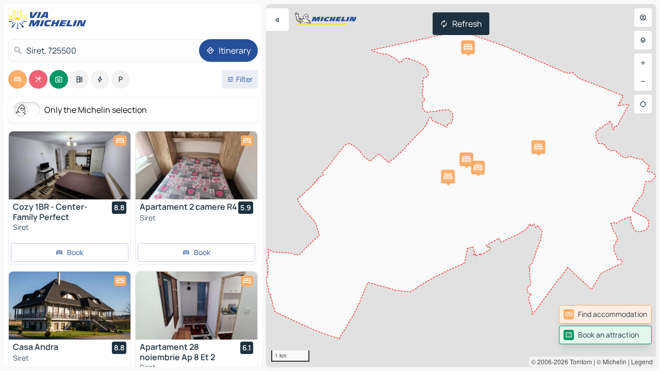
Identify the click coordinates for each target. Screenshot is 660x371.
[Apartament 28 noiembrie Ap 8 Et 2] (196, 306)
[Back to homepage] (49, 19)
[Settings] (643, 40)
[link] (605, 314)
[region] (461, 185)
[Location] (643, 104)
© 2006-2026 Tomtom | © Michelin (578, 361)
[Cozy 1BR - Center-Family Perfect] (69, 165)
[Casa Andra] (69, 306)
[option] (17, 79)
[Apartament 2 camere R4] (196, 165)
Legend (642, 361)
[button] (478, 167)
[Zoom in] (643, 63)
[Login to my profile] (643, 17)
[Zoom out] (643, 81)
